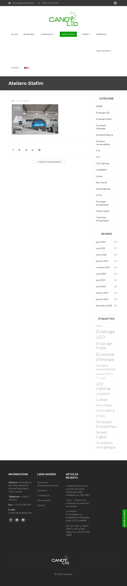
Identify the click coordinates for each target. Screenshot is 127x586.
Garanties (42, 490)
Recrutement (44, 500)
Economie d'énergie (101, 127)
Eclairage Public (104, 119)
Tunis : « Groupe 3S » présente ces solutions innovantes (77, 503)
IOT (98, 157)
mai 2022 (100, 248)
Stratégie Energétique (102, 203)
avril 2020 (101, 273)
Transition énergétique (102, 219)
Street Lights (102, 211)
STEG (99, 195)
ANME (99, 106)
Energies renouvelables (103, 143)
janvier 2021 (102, 261)
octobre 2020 (103, 267)
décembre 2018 (104, 305)
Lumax (99, 176)
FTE (98, 150)
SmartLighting (103, 188)
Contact (41, 505)
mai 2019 (100, 280)
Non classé (101, 182)
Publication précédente (49, 162)
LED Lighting (102, 163)
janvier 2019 (102, 299)
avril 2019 (101, 286)
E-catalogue (43, 495)
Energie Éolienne (104, 134)
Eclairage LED (103, 112)
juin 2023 (100, 242)
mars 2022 (101, 254)
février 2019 (102, 292)
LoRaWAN (101, 169)
